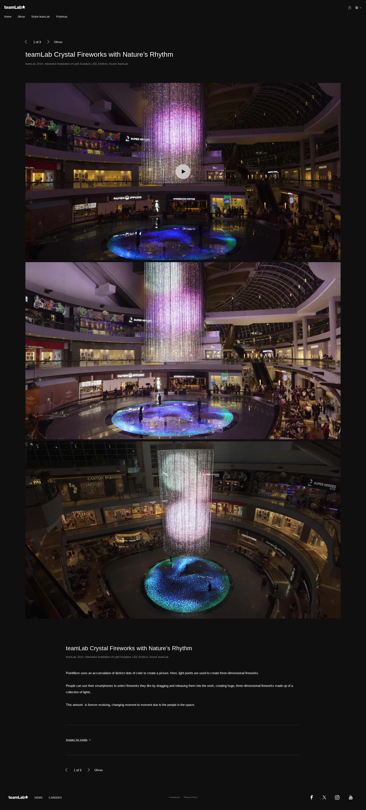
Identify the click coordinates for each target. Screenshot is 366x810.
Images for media (76, 739)
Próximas (61, 16)
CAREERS (55, 797)
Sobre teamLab (40, 16)
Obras (21, 16)
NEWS (38, 797)
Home (7, 16)
